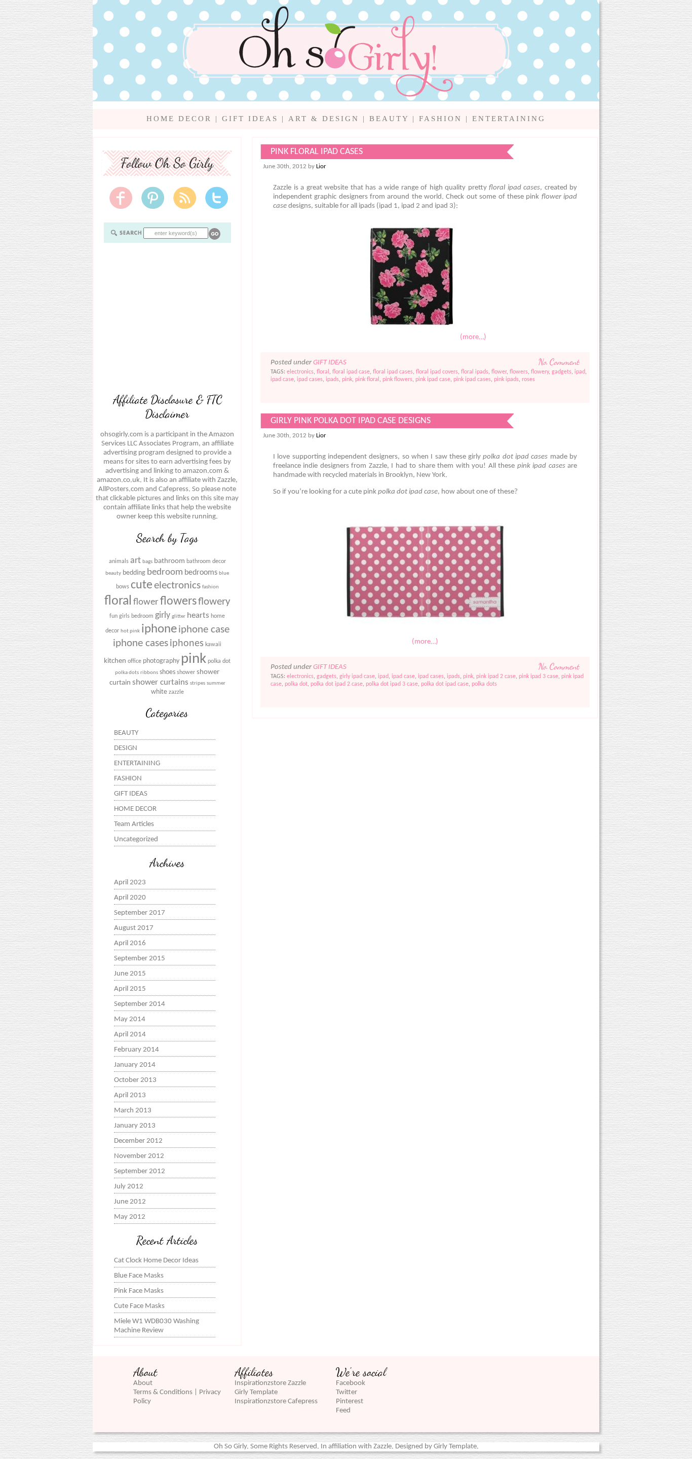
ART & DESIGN (323, 119)
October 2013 (135, 1080)
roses (528, 380)
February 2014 (136, 1050)
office (134, 661)
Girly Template (256, 1392)
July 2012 (128, 1186)
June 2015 (130, 974)
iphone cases (140, 643)
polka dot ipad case (445, 684)
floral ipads (474, 372)
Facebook (350, 1383)
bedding (134, 573)
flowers (178, 601)
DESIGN (125, 748)
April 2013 (130, 1095)
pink (193, 659)
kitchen (115, 661)
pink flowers (397, 380)
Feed (343, 1410)
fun (113, 616)
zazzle (176, 692)
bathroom (169, 561)
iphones (187, 644)
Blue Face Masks (139, 1276)
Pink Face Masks (139, 1291)
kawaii (213, 645)
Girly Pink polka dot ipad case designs (351, 421)
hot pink (130, 631)
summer (216, 683)
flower (146, 602)
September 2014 (139, 1004)
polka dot (219, 661)
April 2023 (130, 882)
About (142, 1383)
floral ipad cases (393, 372)
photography (161, 661)
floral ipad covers (437, 372)
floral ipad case (351, 372)
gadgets (561, 372)
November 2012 (139, 1156)
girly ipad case (357, 677)
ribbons (149, 673)
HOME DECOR (179, 119)
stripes (197, 683)
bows (122, 587)
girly (162, 615)
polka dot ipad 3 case (392, 684)
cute (141, 585)
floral (118, 601)
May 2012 (129, 1217)
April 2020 (130, 898)
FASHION (440, 119)
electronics (177, 585)
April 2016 (130, 943)
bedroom (165, 572)
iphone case (203, 629)
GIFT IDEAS (250, 119)
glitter (178, 616)
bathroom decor (206, 561)
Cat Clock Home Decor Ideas (156, 1260)
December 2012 (138, 1141)
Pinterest (349, 1401)
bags (147, 562)
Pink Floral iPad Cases (317, 152)
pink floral (367, 380)
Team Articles (134, 824)
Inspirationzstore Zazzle (270, 1383)
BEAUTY (389, 119)
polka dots (127, 673)
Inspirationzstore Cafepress (276, 1401)
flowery (214, 601)
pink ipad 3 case (538, 677)
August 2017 (133, 928)
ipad (579, 372)
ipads (332, 380)
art (135, 561)
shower (186, 672)
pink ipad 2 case (496, 677)
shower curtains (160, 682)
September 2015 (139, 958)
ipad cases (310, 380)
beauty (113, 573)
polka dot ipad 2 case (337, 684)
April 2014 (130, 1034)
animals (119, 561)
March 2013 (132, 1110)
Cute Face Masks (139, 1306)
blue (224, 573)
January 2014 (135, 1065)
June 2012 (130, 1202)
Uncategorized (136, 839)
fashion (210, 587)
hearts (198, 615)
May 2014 (129, 1019)
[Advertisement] (167, 316)
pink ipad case (432, 380)
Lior (321, 166)
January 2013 (135, 1126)
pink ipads (506, 380)
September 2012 (139, 1171)
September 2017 (139, 913)
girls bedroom (136, 616)
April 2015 (130, 989)
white (159, 692)
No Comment (559, 361)
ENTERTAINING (509, 119)
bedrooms (200, 573)
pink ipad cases (472, 380)
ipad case (282, 380)
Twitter (346, 1392)
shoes (167, 672)
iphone (159, 629)
